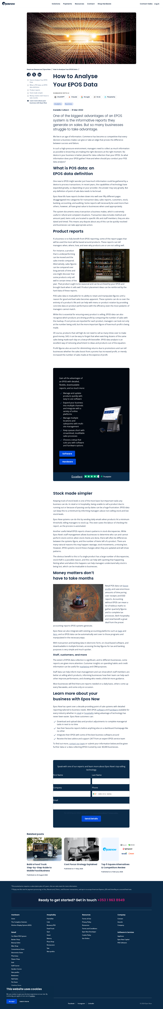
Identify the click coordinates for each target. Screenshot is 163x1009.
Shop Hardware (104, 4)
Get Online (85, 938)
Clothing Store (16, 985)
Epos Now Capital (123, 939)
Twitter (34, 74)
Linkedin (91, 1003)
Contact (91, 4)
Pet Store (14, 982)
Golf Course (15, 966)
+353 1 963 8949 (111, 900)
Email (55, 800)
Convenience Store (17, 949)
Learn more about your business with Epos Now (38, 102)
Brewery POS (51, 925)
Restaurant (51, 945)
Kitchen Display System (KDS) (21, 925)
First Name (58, 775)
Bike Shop (14, 946)
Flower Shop (15, 959)
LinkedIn (39, 74)
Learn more (24, 1001)
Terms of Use (86, 919)
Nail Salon (14, 979)
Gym (48, 932)
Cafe (48, 922)
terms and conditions (100, 813)
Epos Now (8, 3)
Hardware (67, 461)
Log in (156, 4)
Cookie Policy (86, 935)
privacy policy (113, 813)
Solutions (56, 4)
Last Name (97, 775)
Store (13, 919)
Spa (48, 948)
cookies (32, 996)
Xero (55, 634)
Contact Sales (146, 4)
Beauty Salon (15, 943)
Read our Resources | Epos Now (39, 69)
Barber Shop (15, 939)
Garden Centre (16, 969)
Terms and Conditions (89, 929)
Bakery (49, 938)
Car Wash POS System (18, 936)
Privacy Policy (86, 922)
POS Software (122, 943)
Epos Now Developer (89, 932)
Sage (120, 631)
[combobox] (95, 794)
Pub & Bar (50, 919)
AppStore (121, 936)
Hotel (48, 935)
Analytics (57, 104)
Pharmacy (14, 956)
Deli (12, 962)
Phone (95, 787)
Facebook (29, 74)
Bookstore (14, 976)
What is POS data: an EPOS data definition (38, 86)
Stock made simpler (36, 93)
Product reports (35, 90)
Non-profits (51, 951)
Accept (12, 1001)
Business (68, 104)
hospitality (89, 713)
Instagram (81, 1003)
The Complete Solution (19, 922)
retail (79, 713)
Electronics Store (17, 953)
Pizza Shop (50, 942)
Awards (120, 922)
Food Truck (50, 929)
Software (67, 453)
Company (57, 787)
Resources (79, 4)
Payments (67, 4)
